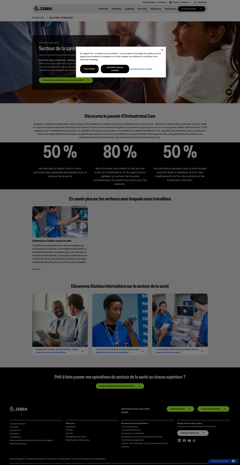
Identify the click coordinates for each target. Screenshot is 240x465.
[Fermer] (162, 50)
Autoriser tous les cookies (115, 68)
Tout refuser (89, 69)
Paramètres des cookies (140, 69)
